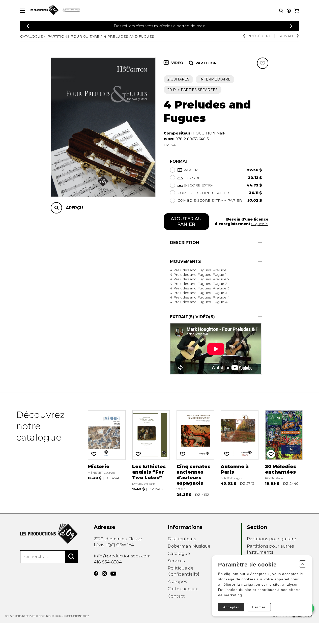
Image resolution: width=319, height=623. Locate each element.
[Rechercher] (71, 556)
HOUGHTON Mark (209, 133)
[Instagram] (104, 573)
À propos (177, 581)
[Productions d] (49, 533)
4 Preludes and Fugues (129, 36)
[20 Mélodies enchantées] (284, 453)
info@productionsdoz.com (122, 556)
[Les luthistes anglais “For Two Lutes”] (151, 453)
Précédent (259, 36)
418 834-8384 (108, 562)
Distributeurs (182, 538)
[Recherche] (281, 10)
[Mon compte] (289, 10)
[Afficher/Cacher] (260, 242)
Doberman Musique (189, 546)
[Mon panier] (296, 10)
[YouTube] (113, 573)
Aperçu (74, 207)
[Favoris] (262, 63)
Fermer (259, 607)
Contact (176, 596)
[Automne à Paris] (239, 453)
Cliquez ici (259, 224)
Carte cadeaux (183, 588)
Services (176, 560)
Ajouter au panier (186, 221)
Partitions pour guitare (73, 36)
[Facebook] (96, 573)
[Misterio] (107, 453)
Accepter (231, 607)
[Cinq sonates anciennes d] (195, 453)
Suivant (287, 36)
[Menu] (22, 10)
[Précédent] (28, 26)
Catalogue (31, 36)
